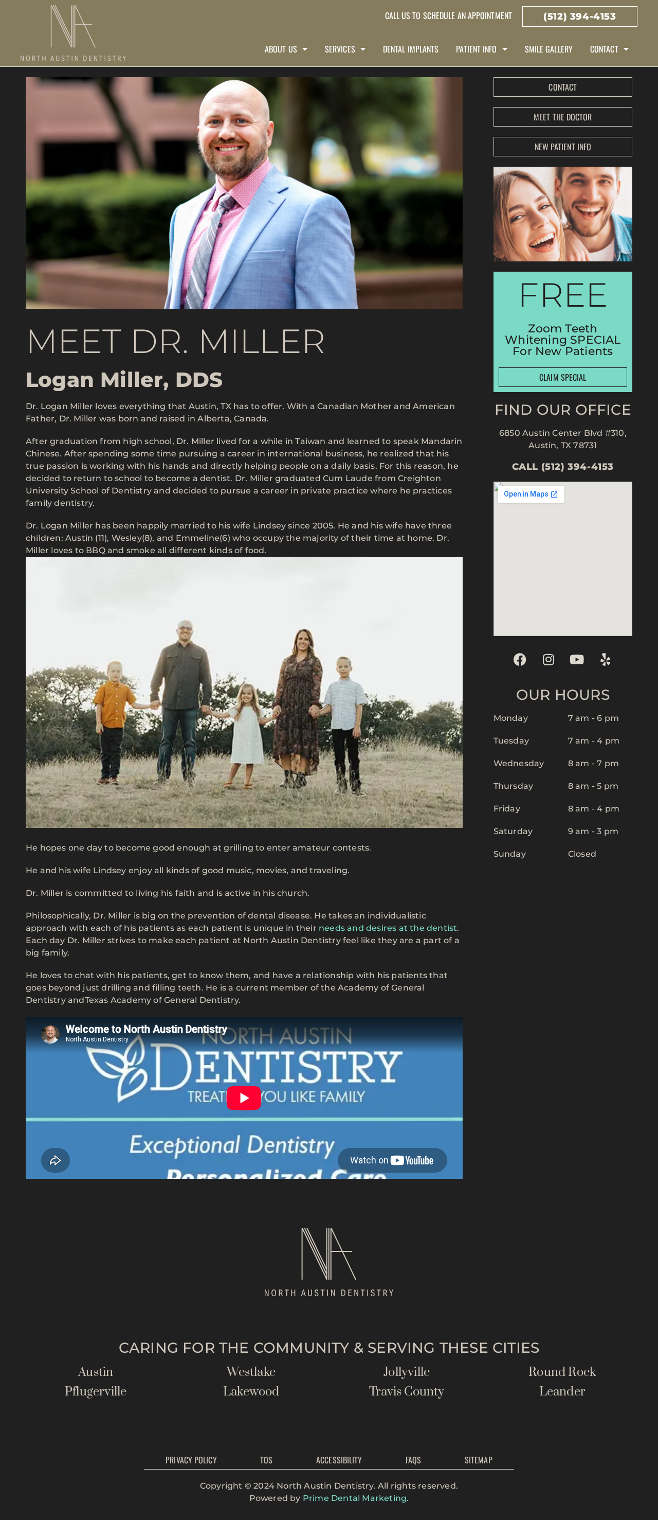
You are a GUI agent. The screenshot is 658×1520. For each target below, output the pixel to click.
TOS (266, 1460)
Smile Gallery (549, 49)
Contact (604, 49)
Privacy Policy (191, 1460)
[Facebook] (520, 659)
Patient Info (476, 49)
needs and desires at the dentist (388, 928)
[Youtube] (577, 659)
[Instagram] (548, 659)
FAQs (413, 1460)
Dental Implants (411, 49)
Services (340, 49)
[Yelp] (605, 659)
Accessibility (339, 1460)
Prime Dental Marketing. (356, 1498)
